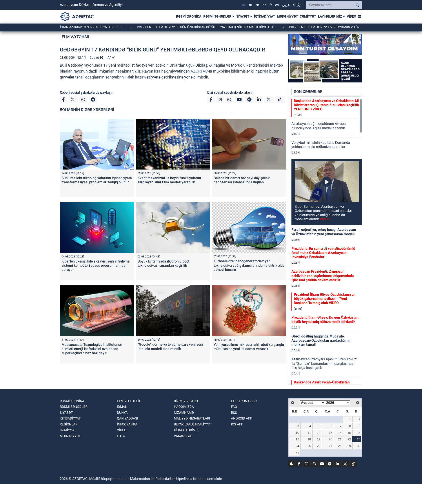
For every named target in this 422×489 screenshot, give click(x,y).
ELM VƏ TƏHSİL (76, 37)
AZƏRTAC (199, 71)
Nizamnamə (184, 413)
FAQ (234, 407)
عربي (286, 5)
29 (349, 446)
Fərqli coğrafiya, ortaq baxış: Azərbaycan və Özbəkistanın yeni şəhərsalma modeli (323, 232)
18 (309, 439)
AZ (244, 5)
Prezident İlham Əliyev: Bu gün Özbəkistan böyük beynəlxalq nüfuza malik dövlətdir (182, 27)
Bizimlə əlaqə (186, 401)
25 (309, 446)
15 (349, 432)
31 (297, 452)
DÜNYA (122, 413)
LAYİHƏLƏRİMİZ (330, 16)
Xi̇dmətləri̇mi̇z (186, 430)
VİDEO (351, 16)
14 (340, 432)
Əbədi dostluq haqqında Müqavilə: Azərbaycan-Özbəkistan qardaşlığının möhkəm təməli (320, 340)
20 (330, 439)
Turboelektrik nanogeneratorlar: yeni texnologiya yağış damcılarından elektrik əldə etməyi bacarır (249, 265)
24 (297, 446)
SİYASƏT (243, 16)
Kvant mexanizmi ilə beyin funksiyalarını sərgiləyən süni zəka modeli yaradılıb (169, 180)
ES (277, 5)
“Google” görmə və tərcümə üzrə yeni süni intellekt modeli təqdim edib (170, 346)
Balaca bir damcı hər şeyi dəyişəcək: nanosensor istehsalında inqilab (242, 180)
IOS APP (237, 424)
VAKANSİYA (182, 436)
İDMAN (122, 407)
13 (330, 432)
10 (297, 432)
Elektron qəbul (244, 401)
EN (257, 5)
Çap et (94, 58)
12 (318, 432)
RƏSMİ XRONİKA (188, 16)
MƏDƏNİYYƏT (287, 16)
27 (330, 446)
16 (358, 432)
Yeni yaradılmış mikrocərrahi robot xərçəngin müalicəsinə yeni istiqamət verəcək (249, 347)
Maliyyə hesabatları (192, 418)
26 (318, 446)
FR (270, 5)
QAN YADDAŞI (127, 418)
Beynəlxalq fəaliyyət (193, 424)
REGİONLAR (68, 424)
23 (358, 439)
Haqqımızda (184, 407)
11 (309, 432)
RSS (234, 413)
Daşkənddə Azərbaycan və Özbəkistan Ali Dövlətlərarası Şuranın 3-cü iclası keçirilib (326, 105)
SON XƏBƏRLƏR (308, 91)
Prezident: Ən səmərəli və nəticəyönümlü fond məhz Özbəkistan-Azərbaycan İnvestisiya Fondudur (323, 252)
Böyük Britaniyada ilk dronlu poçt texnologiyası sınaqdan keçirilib (163, 263)
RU (250, 5)
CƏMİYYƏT (308, 16)
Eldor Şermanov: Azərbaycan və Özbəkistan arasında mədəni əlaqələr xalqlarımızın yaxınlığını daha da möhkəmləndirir (323, 212)
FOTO (121, 436)
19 (318, 439)
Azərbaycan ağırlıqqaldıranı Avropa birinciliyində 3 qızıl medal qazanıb (318, 126)
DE (264, 5)
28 (340, 446)
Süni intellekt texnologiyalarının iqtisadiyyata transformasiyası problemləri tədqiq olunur (97, 180)
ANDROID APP (241, 418)
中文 (296, 5)
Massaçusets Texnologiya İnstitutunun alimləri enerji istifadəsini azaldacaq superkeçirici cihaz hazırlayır (92, 349)
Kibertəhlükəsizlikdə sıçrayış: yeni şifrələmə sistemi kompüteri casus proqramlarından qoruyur (95, 265)
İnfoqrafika (127, 424)
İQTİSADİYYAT (264, 16)
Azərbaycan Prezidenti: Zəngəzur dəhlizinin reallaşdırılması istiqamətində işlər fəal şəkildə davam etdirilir (322, 275)
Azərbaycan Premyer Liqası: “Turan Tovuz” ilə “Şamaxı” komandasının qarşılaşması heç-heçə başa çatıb (324, 363)
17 (297, 439)
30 (358, 446)
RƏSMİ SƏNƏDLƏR (217, 16)
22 (349, 439)
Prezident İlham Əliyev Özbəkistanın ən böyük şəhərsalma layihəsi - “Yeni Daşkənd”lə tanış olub (324, 298)
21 (340, 439)
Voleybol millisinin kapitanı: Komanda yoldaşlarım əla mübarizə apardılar (320, 144)
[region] (326, 242)
